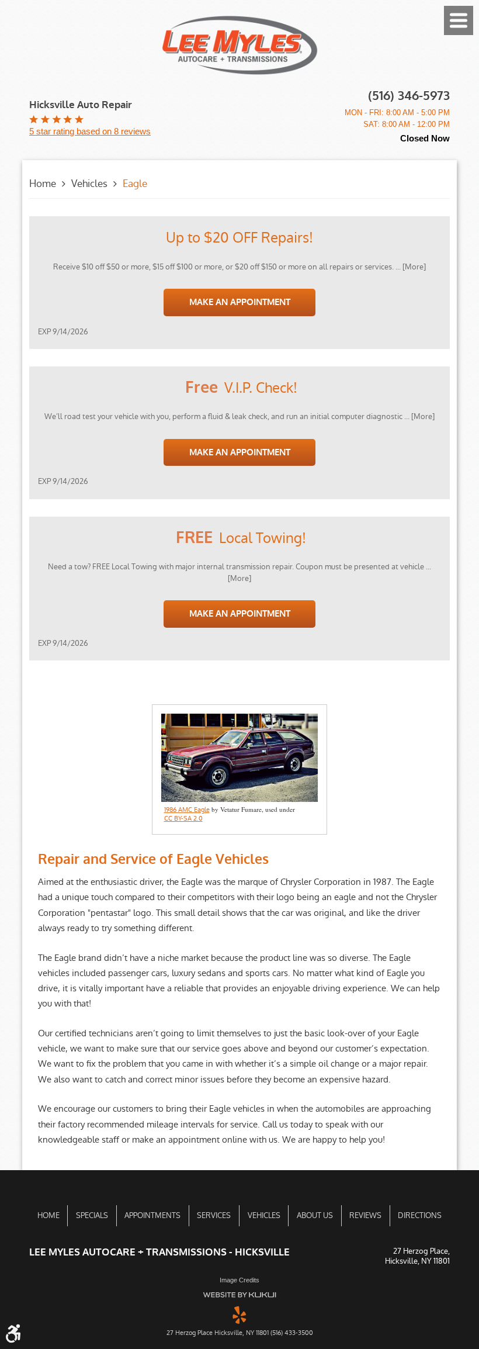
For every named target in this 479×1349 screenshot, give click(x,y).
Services (214, 1215)
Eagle (135, 184)
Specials (92, 1215)
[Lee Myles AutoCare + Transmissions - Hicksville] (240, 45)
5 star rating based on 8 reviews (90, 131)
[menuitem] (48, 1215)
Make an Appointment (239, 302)
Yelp (239, 1314)
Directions (420, 1215)
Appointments (152, 1215)
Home (42, 184)
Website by (239, 1295)
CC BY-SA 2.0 (183, 819)
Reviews (365, 1215)
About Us (315, 1215)
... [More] (410, 266)
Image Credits (239, 1280)
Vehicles (89, 184)
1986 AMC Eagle (187, 810)
